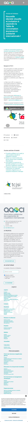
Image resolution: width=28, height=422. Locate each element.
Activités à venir (7, 347)
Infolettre (5, 337)
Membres (6, 307)
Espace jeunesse (8, 388)
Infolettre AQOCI (9, 275)
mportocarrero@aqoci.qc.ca (15, 100)
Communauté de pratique (8, 360)
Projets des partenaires (8, 310)
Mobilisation (6, 382)
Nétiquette (6, 338)
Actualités (7, 341)
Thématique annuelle (8, 372)
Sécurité (5, 313)
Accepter (14, 409)
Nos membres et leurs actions (9, 308)
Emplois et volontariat (8, 327)
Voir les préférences (14, 417)
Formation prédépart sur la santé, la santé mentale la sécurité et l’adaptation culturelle (15, 155)
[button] (26, 396)
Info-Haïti (7, 278)
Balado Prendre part (7, 393)
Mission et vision (7, 293)
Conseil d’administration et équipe (10, 296)
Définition (5, 368)
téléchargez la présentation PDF (12, 96)
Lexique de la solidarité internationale (11, 299)
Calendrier (7, 345)
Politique (5, 357)
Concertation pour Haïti (8, 320)
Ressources (6, 364)
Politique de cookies (8, 420)
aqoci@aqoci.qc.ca (9, 227)
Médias (6, 332)
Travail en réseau (7, 319)
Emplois (6, 325)
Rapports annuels (7, 297)
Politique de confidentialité (18, 420)
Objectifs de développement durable (11, 295)
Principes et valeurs (7, 294)
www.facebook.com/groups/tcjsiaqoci (14, 104)
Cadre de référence (7, 369)
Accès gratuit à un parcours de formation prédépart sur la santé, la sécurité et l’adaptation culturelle (14, 164)
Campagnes (6, 361)
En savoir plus (9, 261)
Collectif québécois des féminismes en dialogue (13, 358)
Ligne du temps (7, 300)
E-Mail (7, 140)
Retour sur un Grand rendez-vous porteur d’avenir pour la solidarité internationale (14, 159)
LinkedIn (15, 137)
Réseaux (5, 362)
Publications (6, 298)
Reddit (17, 135)
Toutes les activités (7, 348)
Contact (6, 304)
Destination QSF (7, 328)
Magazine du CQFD (10, 277)
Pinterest (7, 137)
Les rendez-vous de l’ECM (8, 374)
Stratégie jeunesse (7, 392)
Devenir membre (7, 311)
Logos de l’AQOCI (7, 335)
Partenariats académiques (9, 321)
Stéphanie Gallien (19, 57)
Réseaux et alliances (9, 317)
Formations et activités (8, 312)
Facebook (7, 135)
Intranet (5, 314)
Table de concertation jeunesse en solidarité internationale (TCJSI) (13, 50)
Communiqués (6, 336)
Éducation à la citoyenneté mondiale (14, 366)
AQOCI (6, 290)
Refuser (14, 413)
